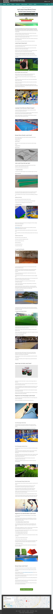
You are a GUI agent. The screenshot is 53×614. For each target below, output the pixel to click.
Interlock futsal (17, 227)
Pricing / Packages (24, 4)
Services (13, 4)
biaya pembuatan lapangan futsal (28, 572)
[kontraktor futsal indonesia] (26, 607)
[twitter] (46, 1)
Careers (35, 4)
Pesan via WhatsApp (27, 589)
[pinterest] (49, 1)
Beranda (4, 4)
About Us (8, 4)
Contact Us (30, 4)
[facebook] (45, 1)
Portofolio (18, 4)
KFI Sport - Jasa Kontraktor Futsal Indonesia (14, 1)
